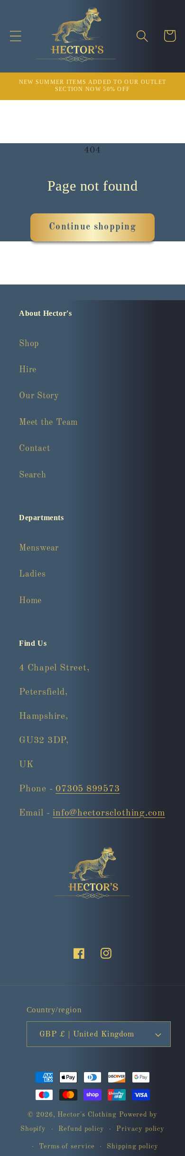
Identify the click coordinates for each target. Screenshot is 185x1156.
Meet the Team (48, 422)
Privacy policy (140, 1129)
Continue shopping (92, 227)
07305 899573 (88, 789)
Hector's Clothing (88, 1114)
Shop (29, 343)
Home (30, 600)
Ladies (32, 574)
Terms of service (67, 1146)
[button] (15, 35)
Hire (28, 370)
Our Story (39, 396)
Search (32, 475)
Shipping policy (132, 1146)
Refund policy (81, 1129)
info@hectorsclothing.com (109, 813)
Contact (34, 448)
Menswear (39, 548)
